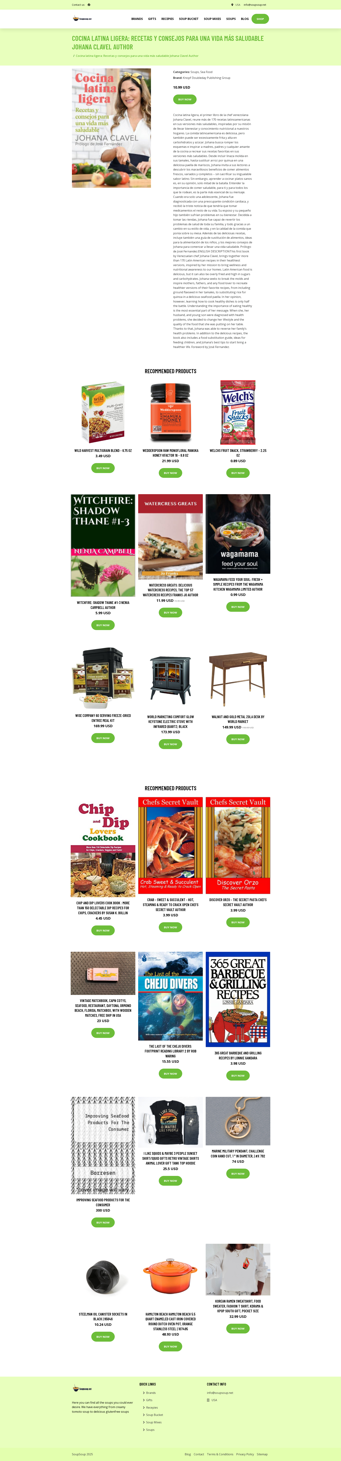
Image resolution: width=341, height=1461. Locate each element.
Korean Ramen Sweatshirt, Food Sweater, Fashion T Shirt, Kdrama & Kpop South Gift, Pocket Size (238, 1306)
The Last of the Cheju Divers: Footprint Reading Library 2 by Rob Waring (170, 1051)
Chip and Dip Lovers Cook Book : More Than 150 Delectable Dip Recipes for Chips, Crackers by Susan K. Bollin (103, 908)
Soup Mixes (212, 19)
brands (137, 19)
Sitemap (262, 1454)
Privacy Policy (245, 1454)
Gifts (152, 19)
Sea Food (206, 72)
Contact (199, 1454)
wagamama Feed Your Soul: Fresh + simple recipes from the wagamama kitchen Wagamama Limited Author (238, 584)
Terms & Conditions (220, 1454)
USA (238, 4)
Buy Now (184, 99)
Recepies (167, 19)
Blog (245, 19)
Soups (231, 19)
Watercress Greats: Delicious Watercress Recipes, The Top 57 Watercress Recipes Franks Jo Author (170, 590)
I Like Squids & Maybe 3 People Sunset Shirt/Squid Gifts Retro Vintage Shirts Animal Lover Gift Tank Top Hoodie (170, 1158)
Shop (260, 19)
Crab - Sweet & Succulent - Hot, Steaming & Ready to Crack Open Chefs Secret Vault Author (170, 904)
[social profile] (89, 4)
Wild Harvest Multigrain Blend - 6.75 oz (103, 450)
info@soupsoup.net (255, 4)
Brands (151, 1393)
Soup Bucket (189, 19)
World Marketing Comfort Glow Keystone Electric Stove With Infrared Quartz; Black (170, 721)
